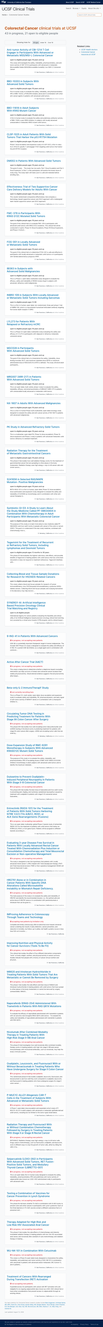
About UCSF (70, 2)
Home (4, 15)
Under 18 (43, 42)
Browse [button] (76, 8)
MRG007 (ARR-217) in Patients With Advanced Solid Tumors (24, 378)
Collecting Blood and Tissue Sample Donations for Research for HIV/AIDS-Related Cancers (33, 575)
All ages (35, 42)
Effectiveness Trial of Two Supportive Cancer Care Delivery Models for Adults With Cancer (32, 188)
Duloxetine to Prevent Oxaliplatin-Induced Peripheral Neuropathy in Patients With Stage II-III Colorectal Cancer (31, 779)
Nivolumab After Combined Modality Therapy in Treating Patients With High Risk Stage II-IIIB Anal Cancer (27, 1034)
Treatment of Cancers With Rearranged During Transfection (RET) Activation (29, 1278)
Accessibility (74, 1324)
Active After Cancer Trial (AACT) (25, 661)
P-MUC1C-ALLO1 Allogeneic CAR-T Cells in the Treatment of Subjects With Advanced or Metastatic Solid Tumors (29, 1098)
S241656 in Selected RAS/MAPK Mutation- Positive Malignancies (25, 481)
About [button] (93, 8)
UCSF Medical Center (93, 2)
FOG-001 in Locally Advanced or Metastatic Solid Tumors (23, 243)
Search (68, 8)
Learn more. (68, 1322)
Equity (84, 8)
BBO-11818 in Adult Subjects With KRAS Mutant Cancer (23, 109)
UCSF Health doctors (89, 50)
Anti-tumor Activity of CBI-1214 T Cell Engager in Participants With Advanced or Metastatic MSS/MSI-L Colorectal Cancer (30, 52)
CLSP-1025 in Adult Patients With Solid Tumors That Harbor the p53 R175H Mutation (32, 136)
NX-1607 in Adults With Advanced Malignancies (34, 403)
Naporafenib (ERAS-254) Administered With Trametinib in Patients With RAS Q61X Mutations (34, 1005)
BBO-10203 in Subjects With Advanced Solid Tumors (23, 83)
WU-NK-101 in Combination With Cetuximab (31, 1250)
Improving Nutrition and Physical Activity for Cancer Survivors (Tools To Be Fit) (30, 944)
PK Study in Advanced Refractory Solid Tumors (33, 426)
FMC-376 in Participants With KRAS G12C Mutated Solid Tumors (26, 214)
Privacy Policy (84, 1324)
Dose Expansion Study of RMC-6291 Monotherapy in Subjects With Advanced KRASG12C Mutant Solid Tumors (30, 748)
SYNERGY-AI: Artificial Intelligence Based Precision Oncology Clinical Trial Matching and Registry (26, 605)
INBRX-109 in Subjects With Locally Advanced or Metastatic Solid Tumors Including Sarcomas (33, 296)
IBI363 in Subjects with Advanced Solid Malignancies (23, 270)
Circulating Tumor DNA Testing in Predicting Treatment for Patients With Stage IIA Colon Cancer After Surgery (28, 716)
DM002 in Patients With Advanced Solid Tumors (34, 160)
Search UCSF (80, 2)
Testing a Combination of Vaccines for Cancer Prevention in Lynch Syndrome (28, 1194)
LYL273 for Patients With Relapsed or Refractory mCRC (23, 323)
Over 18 (50, 42)
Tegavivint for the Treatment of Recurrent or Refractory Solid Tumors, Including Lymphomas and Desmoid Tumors (30, 545)
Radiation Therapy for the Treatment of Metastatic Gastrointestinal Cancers (28, 452)
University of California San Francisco (19, 2)
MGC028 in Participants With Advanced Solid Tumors (23, 349)
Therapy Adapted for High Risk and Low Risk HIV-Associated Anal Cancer (28, 1223)
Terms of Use (94, 1324)
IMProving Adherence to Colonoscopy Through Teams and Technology (28, 916)
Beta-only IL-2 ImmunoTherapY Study (28, 687)
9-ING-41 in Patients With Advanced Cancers (32, 636)
